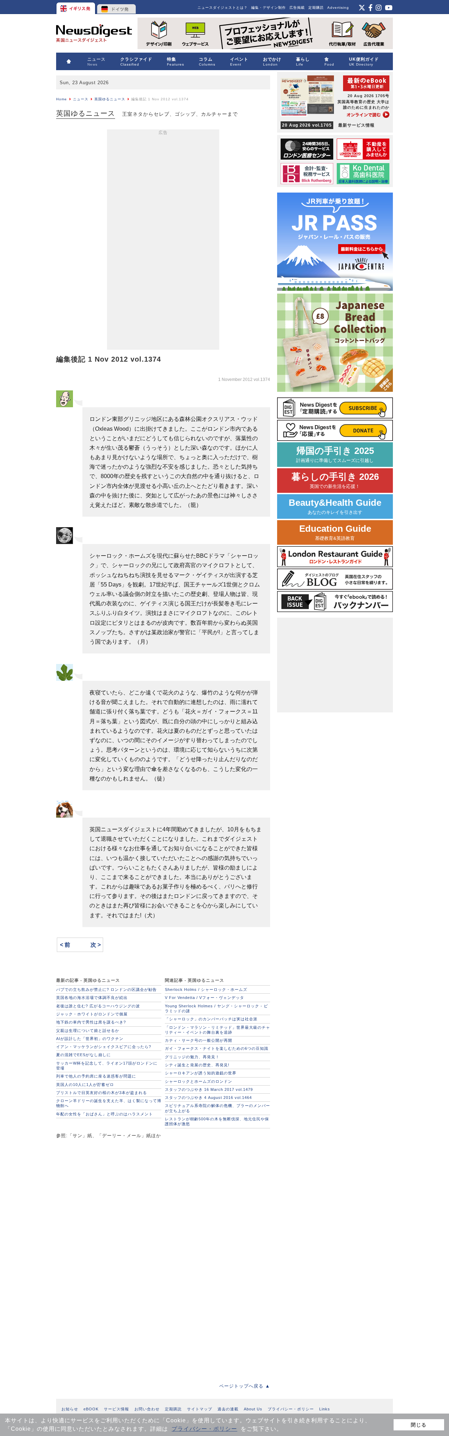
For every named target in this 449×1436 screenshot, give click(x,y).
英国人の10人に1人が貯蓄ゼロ (85, 1084)
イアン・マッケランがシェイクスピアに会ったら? (103, 1047)
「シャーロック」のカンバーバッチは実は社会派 (211, 1019)
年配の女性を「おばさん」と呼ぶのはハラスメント (104, 1114)
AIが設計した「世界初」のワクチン (89, 1038)
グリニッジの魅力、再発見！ (192, 1057)
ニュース (80, 99)
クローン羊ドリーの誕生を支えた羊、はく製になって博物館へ (108, 1103)
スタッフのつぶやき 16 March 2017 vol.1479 (209, 1089)
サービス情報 (116, 1409)
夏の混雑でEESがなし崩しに (83, 1055)
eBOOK (91, 1409)
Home (61, 99)
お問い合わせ (147, 1409)
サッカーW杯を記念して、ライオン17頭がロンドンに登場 (107, 1065)
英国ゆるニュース (109, 99)
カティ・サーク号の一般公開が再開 (198, 1040)
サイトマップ (199, 1409)
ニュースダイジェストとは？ (222, 7)
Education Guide (335, 532)
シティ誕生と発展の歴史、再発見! (197, 1065)
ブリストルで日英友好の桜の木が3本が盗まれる (101, 1093)
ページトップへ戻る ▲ (244, 1386)
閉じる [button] (419, 1425)
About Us (253, 1409)
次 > (96, 945)
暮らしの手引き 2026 (335, 480)
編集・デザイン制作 (268, 7)
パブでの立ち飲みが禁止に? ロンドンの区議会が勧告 (106, 989)
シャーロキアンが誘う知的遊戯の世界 (200, 1073)
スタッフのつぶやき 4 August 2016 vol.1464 (208, 1097)
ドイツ (116, 7)
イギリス (76, 7)
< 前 (65, 945)
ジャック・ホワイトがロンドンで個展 (92, 1014)
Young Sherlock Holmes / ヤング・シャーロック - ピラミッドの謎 (216, 1008)
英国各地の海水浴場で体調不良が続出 (92, 997)
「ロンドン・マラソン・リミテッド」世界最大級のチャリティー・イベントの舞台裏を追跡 (217, 1029)
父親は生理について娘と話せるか (87, 1030)
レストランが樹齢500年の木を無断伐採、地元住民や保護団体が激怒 (217, 1121)
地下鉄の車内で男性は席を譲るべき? (91, 1022)
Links (324, 1409)
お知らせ (69, 1409)
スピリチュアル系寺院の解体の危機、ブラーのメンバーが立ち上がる (217, 1108)
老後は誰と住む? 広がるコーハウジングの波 (98, 1006)
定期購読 (316, 7)
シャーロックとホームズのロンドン (198, 1081)
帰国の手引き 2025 (335, 454)
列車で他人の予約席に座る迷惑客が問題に (96, 1076)
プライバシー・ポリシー (204, 1429)
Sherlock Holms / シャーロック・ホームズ (206, 989)
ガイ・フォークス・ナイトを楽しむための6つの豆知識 (216, 1048)
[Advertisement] (163, 241)
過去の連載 (228, 1409)
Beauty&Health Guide (335, 506)
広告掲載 (297, 7)
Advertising (338, 7)
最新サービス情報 (328, 125)
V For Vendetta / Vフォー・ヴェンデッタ (204, 997)
